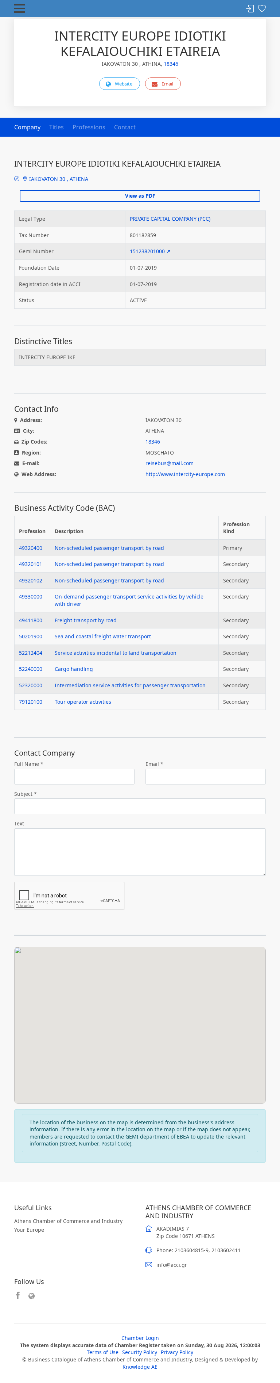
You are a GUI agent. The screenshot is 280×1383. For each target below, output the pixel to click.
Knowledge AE (140, 1366)
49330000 (30, 596)
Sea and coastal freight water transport (103, 636)
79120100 (30, 701)
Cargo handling (74, 668)
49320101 (30, 564)
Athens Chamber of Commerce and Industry (68, 1220)
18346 (171, 63)
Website (123, 83)
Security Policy (139, 1352)
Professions (89, 127)
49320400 (30, 547)
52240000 (30, 668)
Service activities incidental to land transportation (115, 652)
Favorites (262, 9)
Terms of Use (102, 1352)
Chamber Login (140, 1337)
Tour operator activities (83, 701)
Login (250, 9)
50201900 (30, 636)
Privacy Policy (177, 1352)
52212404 (30, 652)
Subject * (25, 793)
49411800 (30, 620)
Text (19, 823)
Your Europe (29, 1229)
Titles (56, 127)
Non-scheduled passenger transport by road (109, 547)
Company (27, 127)
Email (167, 83)
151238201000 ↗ (150, 251)
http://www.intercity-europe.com (185, 474)
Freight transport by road (86, 620)
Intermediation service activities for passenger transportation (130, 685)
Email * (154, 763)
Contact (125, 127)
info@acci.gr (171, 1264)
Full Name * (28, 763)
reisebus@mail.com (169, 463)
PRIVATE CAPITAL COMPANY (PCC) (170, 218)
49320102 (30, 580)
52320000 (30, 685)
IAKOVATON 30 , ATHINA (58, 179)
